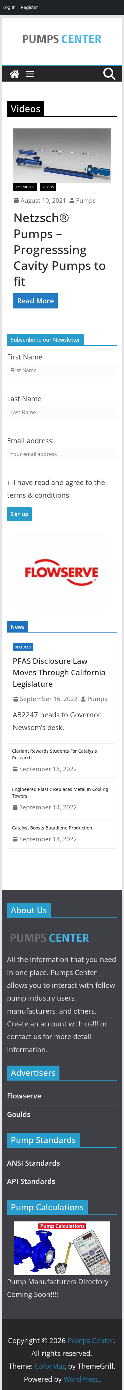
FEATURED (23, 647)
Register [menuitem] (29, 7)
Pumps (86, 200)
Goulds (19, 1114)
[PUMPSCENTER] (49, 931)
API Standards (31, 1181)
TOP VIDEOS (25, 187)
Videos (48, 187)
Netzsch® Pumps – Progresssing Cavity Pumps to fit (59, 249)
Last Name (24, 398)
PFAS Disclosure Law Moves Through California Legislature (59, 672)
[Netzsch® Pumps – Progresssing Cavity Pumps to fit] (62, 155)
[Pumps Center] (14, 74)
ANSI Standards (33, 1163)
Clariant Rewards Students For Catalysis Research (54, 754)
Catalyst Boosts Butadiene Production (52, 828)
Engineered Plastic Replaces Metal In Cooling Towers (60, 792)
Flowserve (24, 1096)
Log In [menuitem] (9, 7)
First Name (24, 357)
